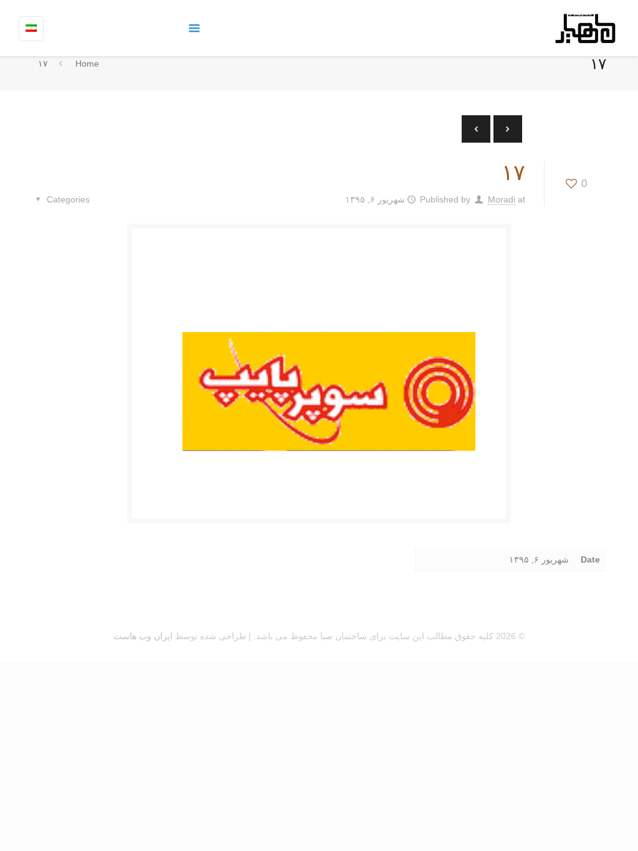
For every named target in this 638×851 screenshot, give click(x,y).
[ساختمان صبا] (585, 28)
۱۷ (43, 64)
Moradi (501, 199)
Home (87, 64)
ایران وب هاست (143, 636)
